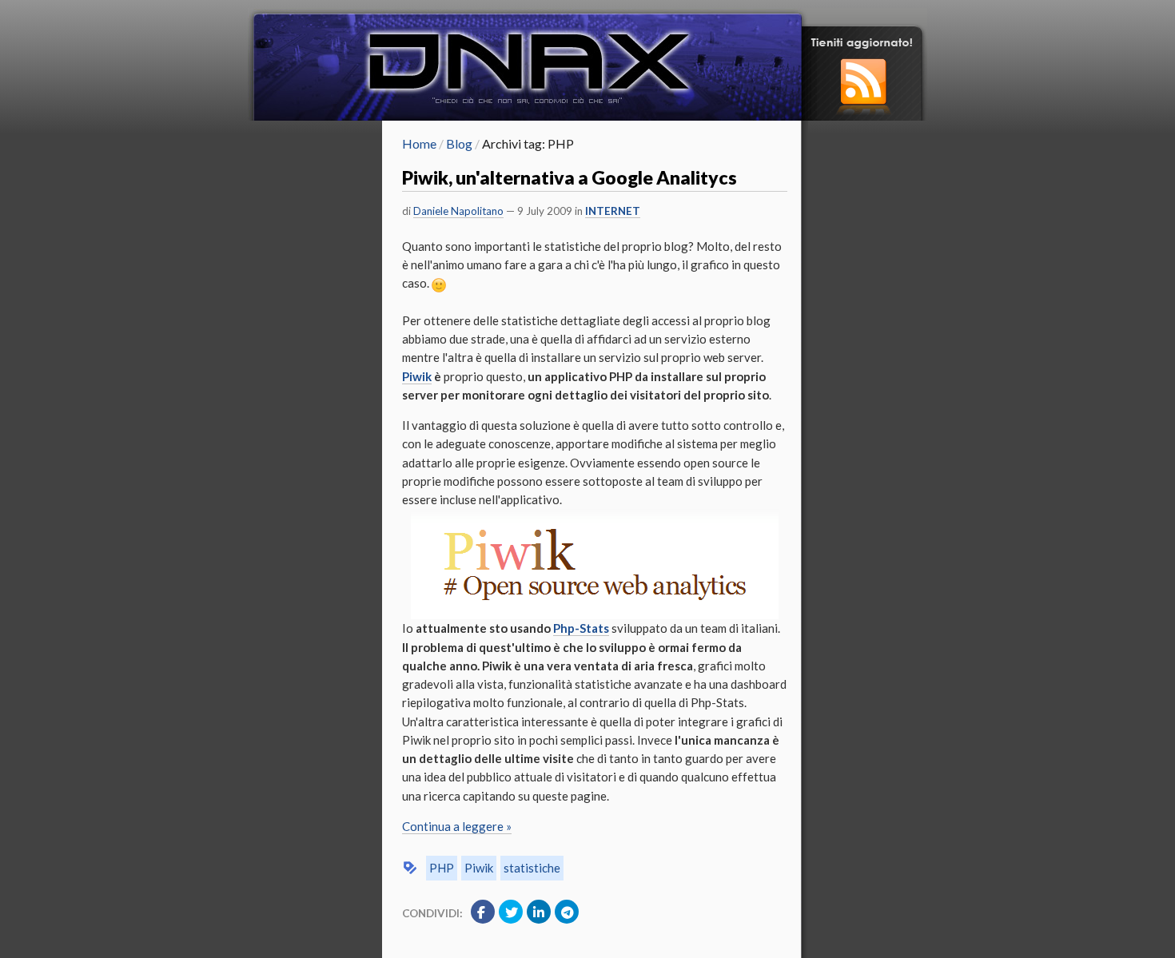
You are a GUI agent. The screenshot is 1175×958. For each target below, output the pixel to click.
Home (419, 143)
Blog (459, 143)
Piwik (478, 868)
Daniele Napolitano (458, 211)
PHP (441, 868)
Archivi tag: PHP (528, 143)
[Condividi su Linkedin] (539, 912)
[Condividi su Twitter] (511, 912)
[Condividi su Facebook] (483, 912)
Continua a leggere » (457, 826)
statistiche (532, 868)
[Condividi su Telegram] (567, 912)
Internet (612, 211)
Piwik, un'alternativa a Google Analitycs (569, 177)
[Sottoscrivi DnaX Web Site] (864, 116)
